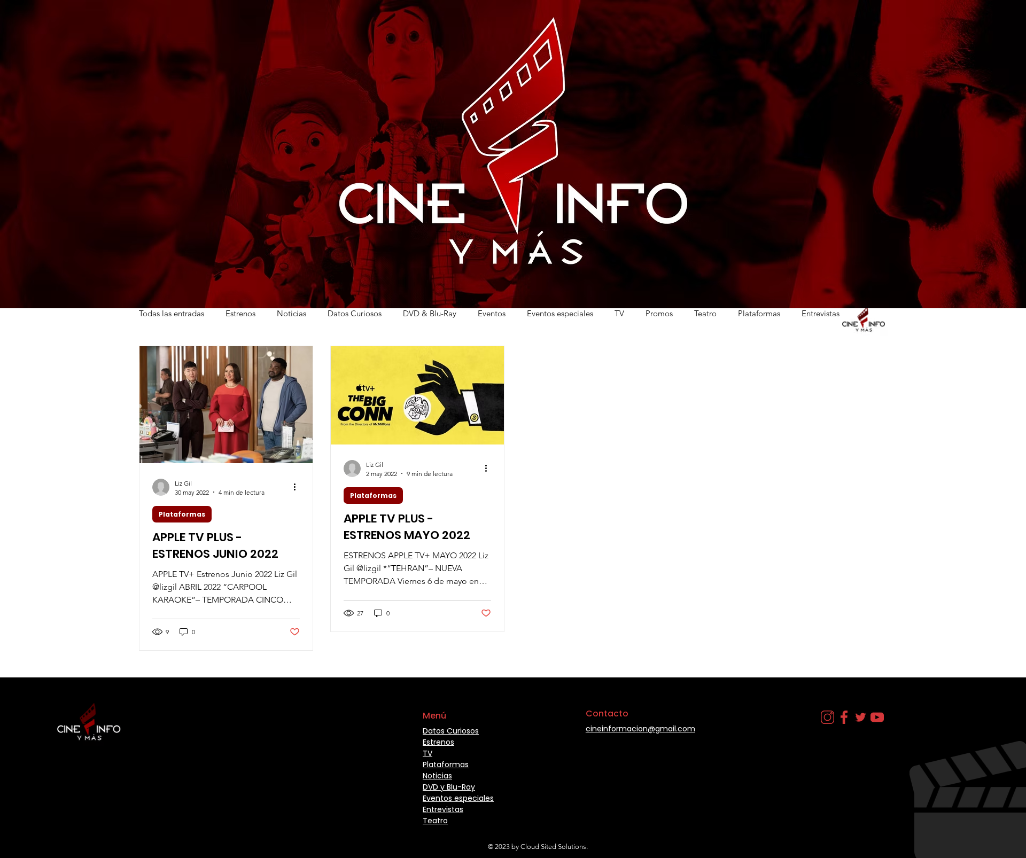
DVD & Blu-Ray (429, 313)
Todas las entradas (171, 313)
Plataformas (759, 313)
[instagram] (827, 717)
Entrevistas (821, 313)
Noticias (291, 313)
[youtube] (877, 717)
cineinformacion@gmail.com (640, 728)
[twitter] (860, 717)
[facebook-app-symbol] (844, 717)
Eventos (492, 313)
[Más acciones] (298, 487)
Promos (659, 313)
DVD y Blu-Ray (449, 787)
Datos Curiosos (355, 313)
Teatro (705, 313)
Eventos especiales (560, 313)
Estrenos (240, 313)
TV (619, 313)
